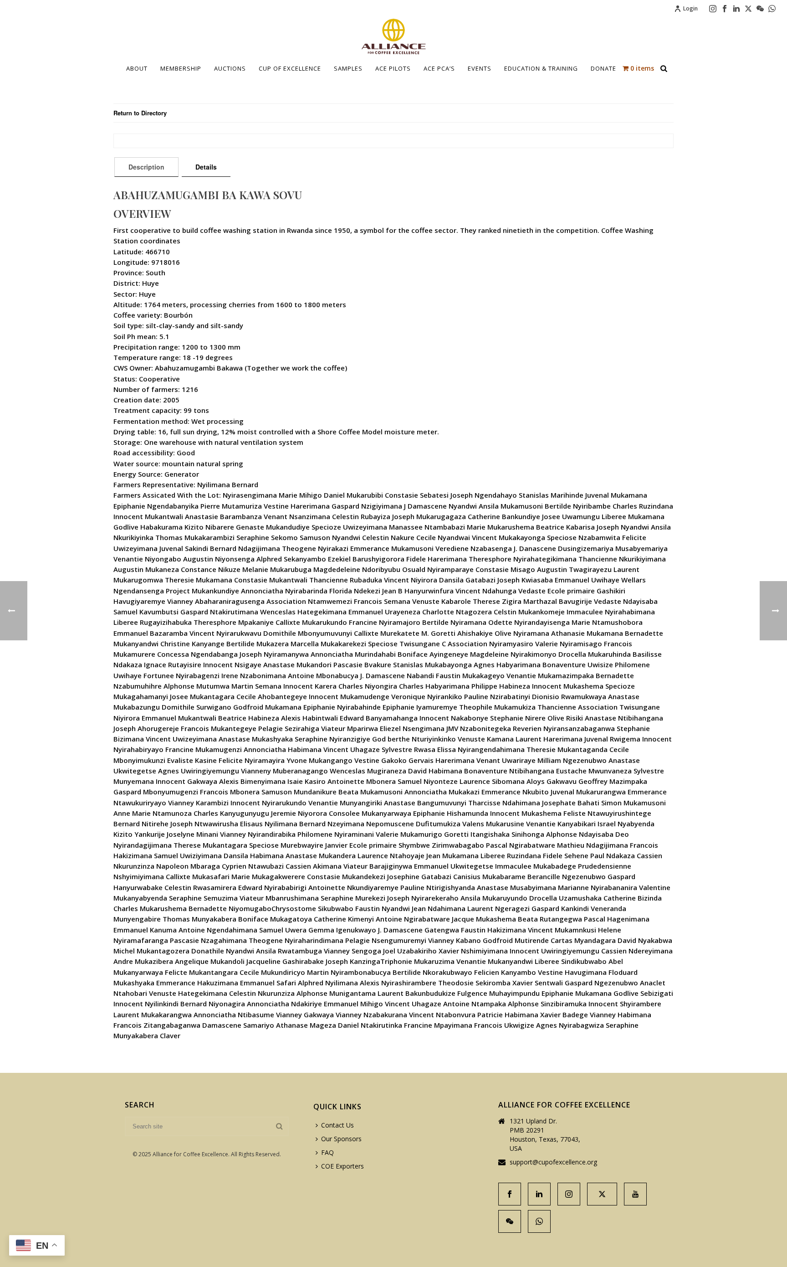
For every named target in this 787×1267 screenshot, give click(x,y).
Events (479, 68)
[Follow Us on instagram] (568, 1194)
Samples (348, 68)
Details (206, 166)
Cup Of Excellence (290, 68)
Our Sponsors (341, 1138)
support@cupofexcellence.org (553, 1162)
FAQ (327, 1152)
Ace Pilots (393, 68)
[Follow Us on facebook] (509, 1194)
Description (146, 166)
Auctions (230, 68)
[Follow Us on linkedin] (539, 1194)
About (137, 68)
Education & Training (541, 68)
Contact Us (337, 1125)
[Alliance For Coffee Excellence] (393, 36)
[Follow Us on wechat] (509, 1221)
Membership (180, 68)
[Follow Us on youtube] (635, 1194)
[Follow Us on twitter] (602, 1194)
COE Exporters (342, 1166)
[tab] (146, 166)
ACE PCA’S (439, 68)
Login (690, 8)
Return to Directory (140, 112)
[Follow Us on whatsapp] (539, 1221)
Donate (603, 68)
